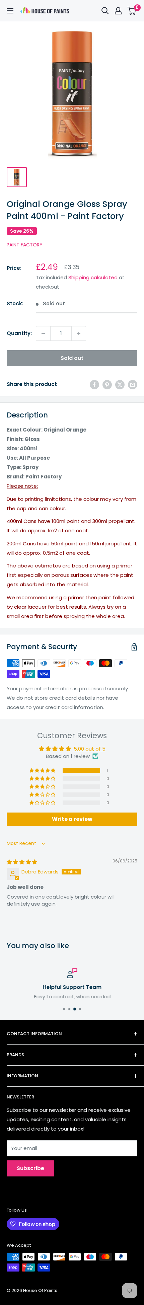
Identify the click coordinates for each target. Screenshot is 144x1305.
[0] (132, 11)
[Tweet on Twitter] (120, 384)
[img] (22, 861)
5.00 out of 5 (89, 748)
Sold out (72, 358)
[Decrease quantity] (43, 333)
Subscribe (30, 1168)
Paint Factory (25, 244)
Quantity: (19, 333)
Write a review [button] (72, 819)
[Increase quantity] (79, 333)
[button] (42, 770)
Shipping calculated (93, 277)
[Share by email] (132, 384)
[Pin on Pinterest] (107, 384)
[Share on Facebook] (94, 384)
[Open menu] (10, 10)
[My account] (118, 10)
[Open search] (105, 10)
